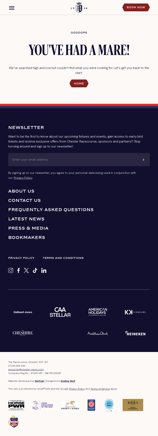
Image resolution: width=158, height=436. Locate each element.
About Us (21, 191)
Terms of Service (100, 388)
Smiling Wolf (68, 381)
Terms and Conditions (63, 257)
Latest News (26, 218)
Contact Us (24, 200)
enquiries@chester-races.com (26, 369)
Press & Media (28, 228)
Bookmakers (26, 237)
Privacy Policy (23, 178)
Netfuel (39, 381)
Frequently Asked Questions (51, 209)
